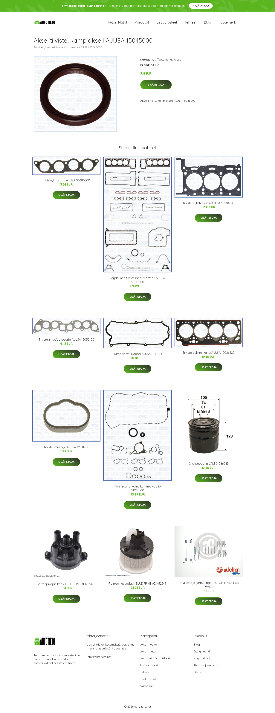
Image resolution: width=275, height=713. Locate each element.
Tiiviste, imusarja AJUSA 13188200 (66, 447)
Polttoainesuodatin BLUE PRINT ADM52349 (137, 583)
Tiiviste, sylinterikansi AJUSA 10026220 (209, 352)
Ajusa (177, 59)
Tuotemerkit (228, 22)
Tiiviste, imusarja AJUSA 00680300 (66, 180)
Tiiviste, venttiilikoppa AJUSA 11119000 (137, 354)
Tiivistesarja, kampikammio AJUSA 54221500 (137, 488)
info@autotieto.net (99, 657)
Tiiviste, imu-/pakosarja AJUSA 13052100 (66, 339)
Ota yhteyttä (202, 651)
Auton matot (117, 22)
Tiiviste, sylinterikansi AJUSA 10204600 (209, 203)
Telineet (190, 22)
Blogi (208, 22)
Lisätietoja (156, 84)
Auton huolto (148, 644)
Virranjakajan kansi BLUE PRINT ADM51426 (66, 584)
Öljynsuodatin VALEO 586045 (209, 463)
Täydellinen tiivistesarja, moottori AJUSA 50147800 (137, 280)
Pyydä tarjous (201, 5)
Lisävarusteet (167, 22)
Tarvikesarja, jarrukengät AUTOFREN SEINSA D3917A (208, 585)
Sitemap (199, 672)
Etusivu (38, 47)
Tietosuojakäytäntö (206, 665)
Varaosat (142, 22)
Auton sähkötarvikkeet (155, 658)
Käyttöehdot (202, 658)
